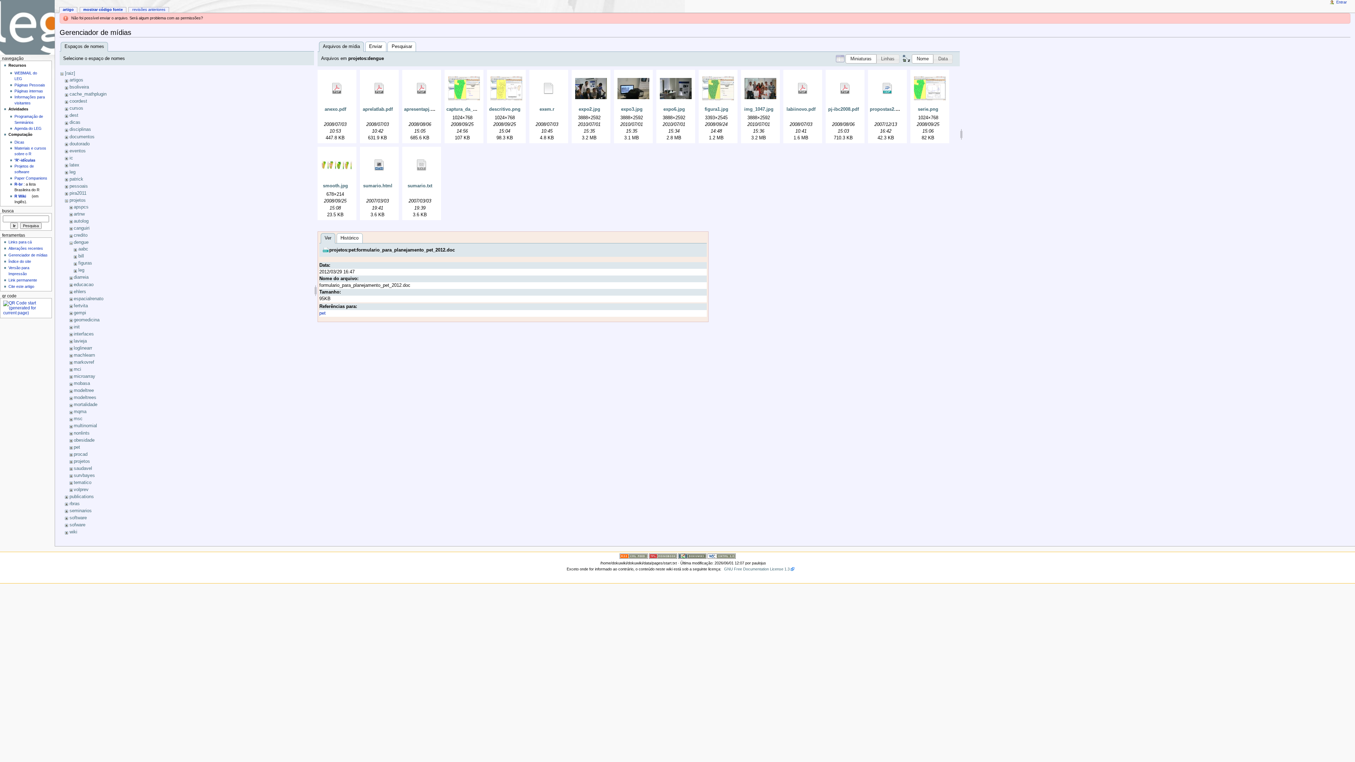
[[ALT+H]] (27, 27)
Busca (8, 211)
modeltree (84, 390)
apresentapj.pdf (421, 109)
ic (71, 158)
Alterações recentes (25, 248)
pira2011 (78, 193)
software (78, 517)
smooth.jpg (335, 185)
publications (82, 496)
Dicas (19, 142)
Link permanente (22, 280)
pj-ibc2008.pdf (843, 109)
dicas (75, 122)
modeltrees (85, 397)
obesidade (84, 440)
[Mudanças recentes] (634, 556)
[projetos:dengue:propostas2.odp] (887, 88)
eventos (78, 151)
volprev (81, 489)
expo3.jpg (632, 109)
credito (81, 235)
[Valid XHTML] (721, 556)
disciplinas (80, 129)
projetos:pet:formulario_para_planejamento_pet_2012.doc (392, 250)
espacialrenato (88, 298)
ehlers (80, 291)
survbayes (84, 475)
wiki (73, 532)
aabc (83, 249)
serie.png (928, 109)
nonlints (82, 433)
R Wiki (20, 196)
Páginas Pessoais (29, 85)
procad (81, 454)
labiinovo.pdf (801, 109)
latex (74, 165)
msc (78, 418)
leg (73, 172)
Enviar (375, 46)
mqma (80, 411)
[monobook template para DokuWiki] (663, 556)
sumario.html (377, 185)
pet (77, 447)
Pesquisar (402, 46)
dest (74, 115)
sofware (77, 524)
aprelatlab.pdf (378, 109)
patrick (76, 179)
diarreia (81, 277)
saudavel (83, 468)
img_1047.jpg (758, 109)
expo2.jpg (589, 109)
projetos (78, 200)
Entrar (1341, 2)
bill (81, 256)
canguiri (82, 228)
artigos (76, 80)
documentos (82, 136)
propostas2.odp (887, 109)
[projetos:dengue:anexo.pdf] (337, 88)
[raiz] (70, 73)
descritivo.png (504, 109)
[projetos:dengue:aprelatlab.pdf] (379, 88)
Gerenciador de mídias (28, 255)
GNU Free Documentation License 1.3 (757, 569)
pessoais (79, 186)
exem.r (547, 109)
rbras (75, 503)
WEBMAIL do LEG (25, 76)
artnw (79, 214)
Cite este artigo (21, 286)
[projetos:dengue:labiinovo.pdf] (802, 88)
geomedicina (87, 320)
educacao (84, 284)
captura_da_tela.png (468, 109)
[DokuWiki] (692, 556)
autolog (81, 221)
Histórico (350, 238)
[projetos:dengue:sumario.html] (379, 165)
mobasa (82, 383)
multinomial (85, 425)
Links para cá (20, 242)
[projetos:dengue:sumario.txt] (421, 165)
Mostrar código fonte (103, 9)
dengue (81, 242)
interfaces (84, 334)
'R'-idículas (24, 160)
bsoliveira (79, 87)
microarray (84, 376)
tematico (82, 482)
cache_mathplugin (88, 94)
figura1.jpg (716, 109)
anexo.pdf (335, 109)
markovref (84, 362)
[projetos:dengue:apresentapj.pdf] (421, 88)
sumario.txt (420, 185)
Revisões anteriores (148, 9)
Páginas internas (28, 91)
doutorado (80, 143)
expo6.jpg (674, 109)
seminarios (81, 510)
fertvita (81, 305)
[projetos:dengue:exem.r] (548, 88)
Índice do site (19, 261)
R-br (18, 184)
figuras (85, 263)
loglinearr (83, 348)
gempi (80, 312)
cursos (76, 108)
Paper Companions (30, 178)
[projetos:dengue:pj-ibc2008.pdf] (845, 88)
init (77, 327)
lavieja (80, 341)
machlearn (84, 355)
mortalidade (85, 404)
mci (77, 369)
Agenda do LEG (28, 128)
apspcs (81, 207)
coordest (78, 101)
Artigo (68, 9)
